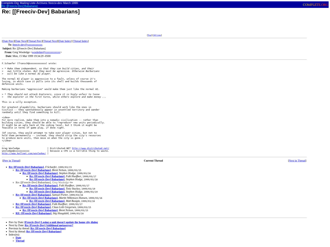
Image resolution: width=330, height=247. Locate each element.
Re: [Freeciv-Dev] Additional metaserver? (49, 225)
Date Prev (8, 41)
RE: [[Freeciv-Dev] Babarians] (33, 213)
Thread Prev (35, 41)
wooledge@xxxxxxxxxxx (46, 52)
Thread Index (80, 41)
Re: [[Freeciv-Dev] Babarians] (26, 167)
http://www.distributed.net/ (90, 148)
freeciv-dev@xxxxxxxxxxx (27, 44)
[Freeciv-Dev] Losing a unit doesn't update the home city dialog (61, 222)
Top (149, 35)
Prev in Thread (11, 160)
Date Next (20, 41)
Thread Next (50, 41)
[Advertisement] (64, 26)
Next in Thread (297, 160)
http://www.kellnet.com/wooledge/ (24, 153)
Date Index (65, 41)
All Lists (157, 35)
